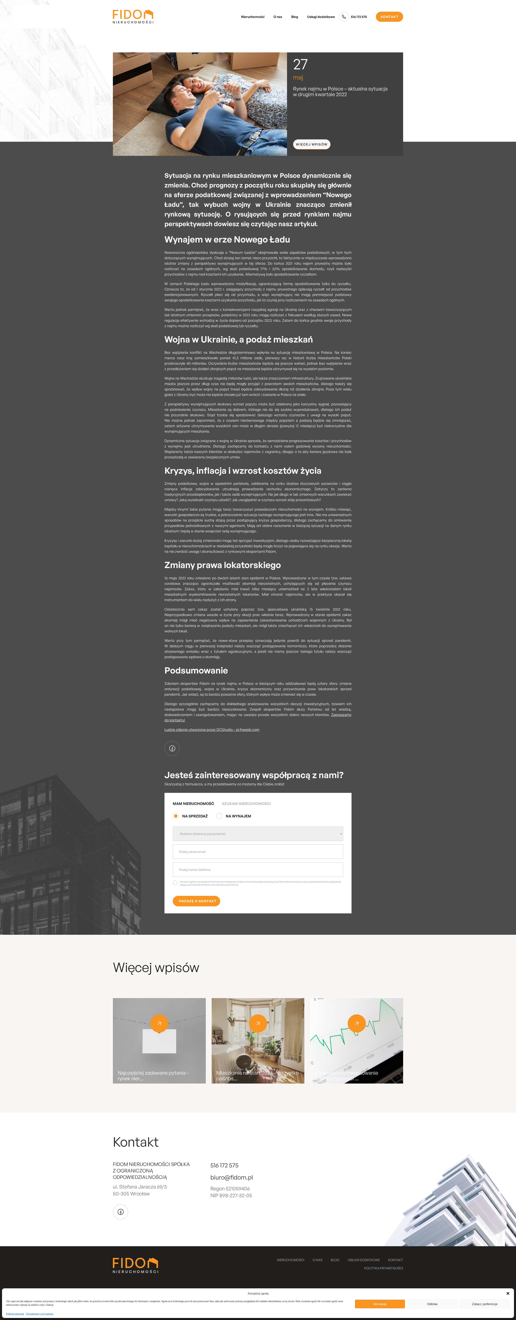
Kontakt (389, 17)
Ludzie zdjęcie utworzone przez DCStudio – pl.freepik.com (211, 729)
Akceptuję (380, 1304)
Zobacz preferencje (484, 1304)
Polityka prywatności (383, 1268)
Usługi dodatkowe (321, 17)
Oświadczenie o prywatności (39, 1314)
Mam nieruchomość (193, 803)
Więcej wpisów (312, 144)
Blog (294, 17)
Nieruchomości (252, 17)
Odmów (432, 1304)
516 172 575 (359, 17)
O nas (278, 17)
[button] (508, 1293)
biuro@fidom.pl (231, 1177)
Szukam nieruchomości (246, 803)
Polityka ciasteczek (15, 1314)
